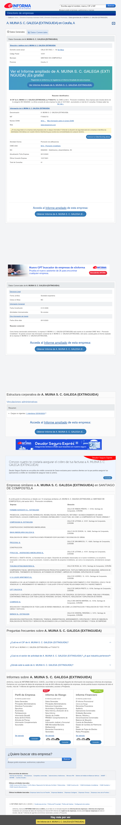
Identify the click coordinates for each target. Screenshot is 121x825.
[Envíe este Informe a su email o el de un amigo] (113, 23)
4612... (43, 121)
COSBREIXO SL (15, 602)
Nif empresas (28, 775)
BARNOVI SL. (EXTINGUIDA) (19, 614)
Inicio (16, 17)
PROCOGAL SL (15, 542)
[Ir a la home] (17, 5)
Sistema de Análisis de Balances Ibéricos (87, 775)
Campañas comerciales (40, 775)
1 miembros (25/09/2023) (35, 413)
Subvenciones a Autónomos (57, 775)
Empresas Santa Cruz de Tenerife (40, 792)
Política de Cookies (67, 804)
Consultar (35, 739)
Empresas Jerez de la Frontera (100, 792)
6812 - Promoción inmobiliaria (50, 146)
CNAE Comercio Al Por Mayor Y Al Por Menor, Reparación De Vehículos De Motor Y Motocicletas (37, 785)
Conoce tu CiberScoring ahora (98, 137)
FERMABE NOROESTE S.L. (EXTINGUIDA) (24, 510)
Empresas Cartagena (71, 792)
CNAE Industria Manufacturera (18, 787)
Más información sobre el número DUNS (60, 121)
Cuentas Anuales (21, 777)
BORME (12, 777)
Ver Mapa (61, 50)
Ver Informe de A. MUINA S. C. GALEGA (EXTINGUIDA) (60, 822)
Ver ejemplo (19, 735)
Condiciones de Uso (40, 804)
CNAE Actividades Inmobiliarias (89, 785)
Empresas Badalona (57, 792)
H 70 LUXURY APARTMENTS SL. (21, 577)
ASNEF (103, 775)
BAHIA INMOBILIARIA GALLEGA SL (22, 532)
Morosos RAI (70, 775)
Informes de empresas (16, 775)
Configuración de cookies (82, 804)
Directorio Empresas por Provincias (56, 17)
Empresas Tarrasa (84, 792)
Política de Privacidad (54, 804)
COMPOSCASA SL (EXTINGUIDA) (21, 522)
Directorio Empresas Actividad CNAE (31, 17)
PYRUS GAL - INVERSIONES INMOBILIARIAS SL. (27, 553)
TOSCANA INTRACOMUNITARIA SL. (22, 566)
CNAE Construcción (73, 785)
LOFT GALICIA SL (16, 589)
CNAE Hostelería (105, 785)
